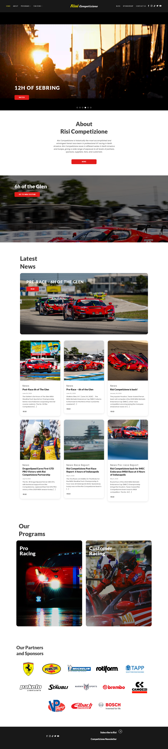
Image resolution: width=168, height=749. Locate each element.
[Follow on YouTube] (160, 6)
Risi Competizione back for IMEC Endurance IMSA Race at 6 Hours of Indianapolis (127, 471)
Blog (118, 6)
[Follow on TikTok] (154, 6)
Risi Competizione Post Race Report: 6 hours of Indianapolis (82, 470)
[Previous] (6, 61)
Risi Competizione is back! (124, 389)
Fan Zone (37, 6)
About (15, 6)
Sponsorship (128, 6)
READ (25, 411)
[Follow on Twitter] (157, 6)
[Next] (161, 61)
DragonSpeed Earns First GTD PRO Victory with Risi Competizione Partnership (38, 471)
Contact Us (141, 6)
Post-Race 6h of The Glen (36, 389)
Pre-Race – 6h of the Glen (79, 389)
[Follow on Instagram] (152, 6)
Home (8, 6)
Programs (25, 6)
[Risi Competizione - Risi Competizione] (84, 6)
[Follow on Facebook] (149, 6)
